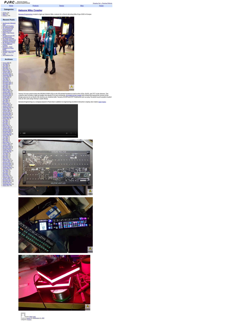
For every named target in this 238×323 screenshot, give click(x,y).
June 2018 (5, 171)
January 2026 (6, 72)
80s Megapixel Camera (9, 42)
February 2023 (6, 104)
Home (11, 6)
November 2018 (7, 164)
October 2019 (6, 149)
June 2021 (5, 121)
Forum (101, 6)
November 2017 (7, 181)
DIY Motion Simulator (8, 38)
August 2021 (6, 118)
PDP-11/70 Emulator (8, 26)
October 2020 (6, 132)
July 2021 (5, 120)
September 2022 (7, 107)
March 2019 (6, 159)
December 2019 (7, 146)
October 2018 (6, 166)
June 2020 (5, 138)
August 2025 (6, 76)
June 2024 (5, 85)
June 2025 (5, 79)
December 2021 (7, 113)
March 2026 (6, 69)
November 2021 (7, 114)
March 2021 (6, 125)
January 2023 (6, 106)
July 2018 (5, 170)
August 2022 (6, 109)
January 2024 (6, 92)
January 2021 (6, 128)
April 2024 (5, 88)
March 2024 (6, 89)
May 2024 (5, 86)
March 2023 (6, 103)
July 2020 (5, 136)
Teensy (61, 6)
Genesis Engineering (25, 14)
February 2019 (6, 160)
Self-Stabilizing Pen (8, 55)
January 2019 (6, 162)
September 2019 (7, 150)
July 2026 (5, 64)
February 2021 (6, 127)
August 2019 (6, 152)
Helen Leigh (32, 316)
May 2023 (5, 102)
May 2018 (5, 173)
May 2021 (5, 122)
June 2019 (5, 155)
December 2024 (7, 82)
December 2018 (7, 163)
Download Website (107, 3)
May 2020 (5, 139)
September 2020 (7, 134)
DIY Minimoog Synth (8, 27)
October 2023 (6, 96)
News (4, 14)
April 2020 (5, 141)
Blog (81, 6)
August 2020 (6, 135)
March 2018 (6, 175)
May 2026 (5, 67)
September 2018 (7, 167)
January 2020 (6, 145)
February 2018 (6, 177)
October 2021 (6, 115)
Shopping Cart (96, 3)
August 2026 (6, 63)
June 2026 (5, 65)
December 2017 (7, 180)
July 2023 (5, 99)
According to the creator (74, 95)
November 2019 (7, 148)
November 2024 (7, 83)
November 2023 (7, 95)
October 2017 (6, 182)
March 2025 (6, 81)
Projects (5, 15)
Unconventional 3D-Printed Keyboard (8, 29)
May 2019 (5, 156)
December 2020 (7, 129)
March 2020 (6, 142)
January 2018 (6, 178)
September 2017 (7, 184)
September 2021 (7, 117)
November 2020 (7, 131)
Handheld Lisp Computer (9, 51)
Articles (5, 12)
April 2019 (5, 157)
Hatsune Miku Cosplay (30, 10)
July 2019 (5, 153)
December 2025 (7, 74)
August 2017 (6, 185)
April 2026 (5, 68)
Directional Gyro (7, 31)
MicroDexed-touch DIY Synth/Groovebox (9, 36)
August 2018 (6, 168)
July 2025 (5, 78)
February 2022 (6, 110)
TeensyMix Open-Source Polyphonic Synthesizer (9, 40)
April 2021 (5, 124)
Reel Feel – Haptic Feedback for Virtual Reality (8, 48)
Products (35, 6)
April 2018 (5, 174)
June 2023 (5, 100)
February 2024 (6, 90)
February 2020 (6, 143)
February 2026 (6, 71)
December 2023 (7, 93)
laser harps (102, 102)
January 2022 (6, 111)
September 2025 (7, 75)
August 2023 (6, 97)
